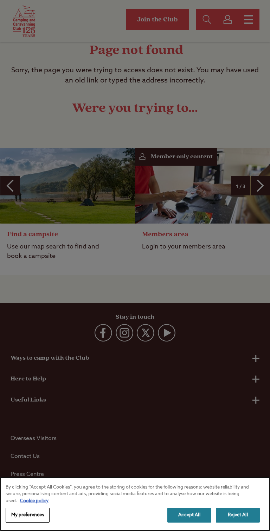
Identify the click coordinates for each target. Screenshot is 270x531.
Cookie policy (34, 501)
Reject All (238, 515)
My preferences (27, 515)
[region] (135, 504)
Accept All (189, 515)
